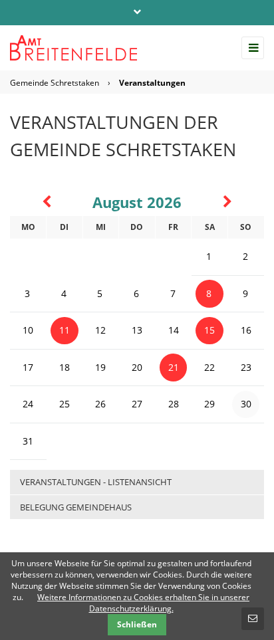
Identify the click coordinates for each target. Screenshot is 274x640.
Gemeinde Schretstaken (54, 82)
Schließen (137, 624)
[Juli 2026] (46, 203)
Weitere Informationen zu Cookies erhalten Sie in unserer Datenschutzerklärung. (143, 602)
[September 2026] (227, 203)
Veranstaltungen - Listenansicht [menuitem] (96, 482)
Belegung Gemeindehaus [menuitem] (76, 507)
